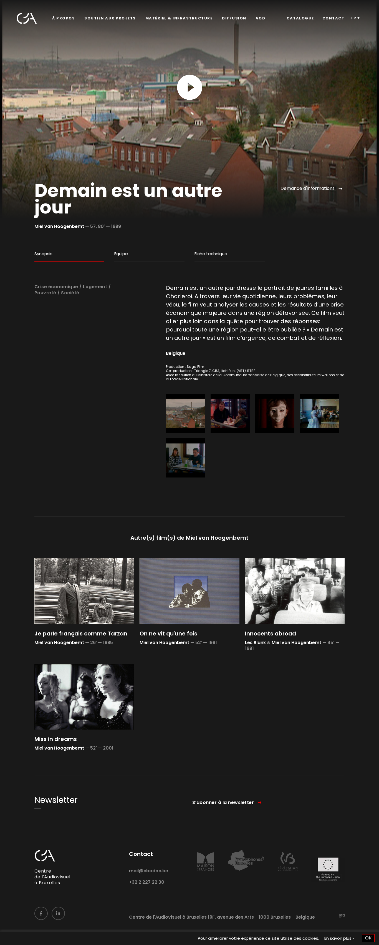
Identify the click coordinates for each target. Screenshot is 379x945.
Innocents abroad (270, 633)
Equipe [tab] (121, 254)
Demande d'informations (308, 188)
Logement (95, 286)
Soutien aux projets (110, 18)
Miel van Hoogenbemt (59, 226)
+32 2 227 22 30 (146, 882)
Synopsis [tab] (43, 254)
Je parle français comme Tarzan (80, 633)
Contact (333, 18)
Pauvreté (45, 293)
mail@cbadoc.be (148, 871)
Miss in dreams (55, 739)
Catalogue (300, 18)
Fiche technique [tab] (210, 254)
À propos (63, 18)
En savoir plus (338, 938)
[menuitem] (63, 18)
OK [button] (368, 938)
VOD (261, 18)
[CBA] (27, 18)
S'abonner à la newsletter (223, 802)
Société (70, 293)
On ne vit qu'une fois (168, 633)
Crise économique (56, 286)
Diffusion (234, 18)
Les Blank (255, 642)
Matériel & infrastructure (179, 18)
